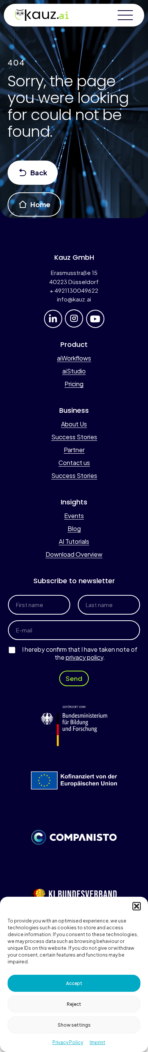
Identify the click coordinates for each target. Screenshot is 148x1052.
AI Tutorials (74, 541)
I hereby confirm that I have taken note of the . (79, 653)
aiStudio (74, 371)
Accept (74, 983)
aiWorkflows (74, 358)
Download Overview (74, 554)
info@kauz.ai (74, 299)
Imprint (97, 1042)
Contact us (74, 463)
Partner (74, 450)
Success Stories (74, 437)
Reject (74, 1004)
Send (74, 678)
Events (74, 516)
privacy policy (84, 657)
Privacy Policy (67, 1042)
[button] (136, 906)
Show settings (74, 1025)
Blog (74, 528)
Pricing (74, 384)
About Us (74, 424)
